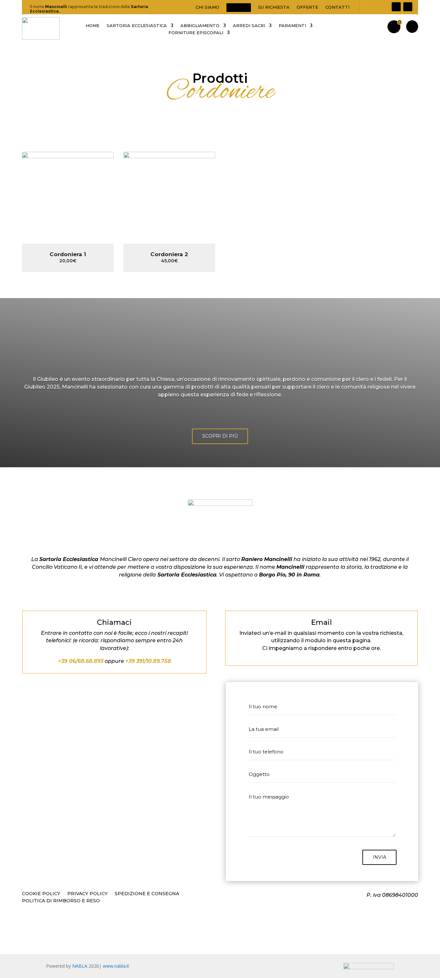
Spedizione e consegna (147, 893)
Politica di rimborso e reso (61, 901)
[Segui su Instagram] (407, 6)
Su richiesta (274, 7)
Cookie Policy (41, 893)
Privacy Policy (87, 893)
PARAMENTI (292, 25)
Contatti (337, 7)
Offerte (307, 7)
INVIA (379, 857)
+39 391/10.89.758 (148, 661)
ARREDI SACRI (249, 25)
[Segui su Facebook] (396, 6)
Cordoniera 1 (68, 254)
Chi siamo (207, 7)
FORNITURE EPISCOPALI (195, 32)
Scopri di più (220, 436)
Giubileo (238, 7)
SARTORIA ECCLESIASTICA (137, 25)
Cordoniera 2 (169, 254)
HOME (93, 25)
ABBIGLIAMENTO (199, 25)
